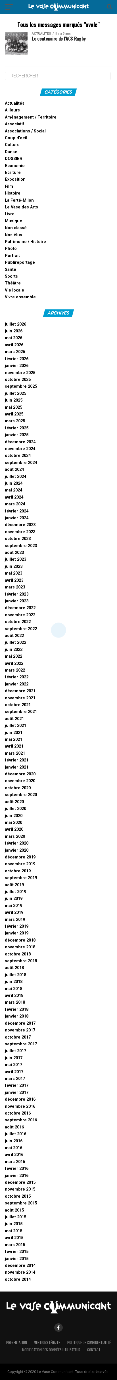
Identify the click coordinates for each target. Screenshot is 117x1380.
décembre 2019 (20, 857)
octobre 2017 (18, 1037)
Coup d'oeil (16, 138)
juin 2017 (13, 1058)
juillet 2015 (15, 1217)
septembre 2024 (21, 462)
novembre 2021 (20, 698)
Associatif (14, 124)
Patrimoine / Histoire (25, 241)
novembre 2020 (20, 780)
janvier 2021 (16, 767)
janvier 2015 (16, 1258)
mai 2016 (13, 1147)
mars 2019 (15, 919)
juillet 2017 (15, 1050)
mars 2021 (15, 753)
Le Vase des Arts (21, 207)
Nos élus (13, 235)
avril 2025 (14, 414)
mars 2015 (15, 1244)
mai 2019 (13, 905)
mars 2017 (15, 1078)
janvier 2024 (16, 518)
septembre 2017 (21, 1044)
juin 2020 (13, 815)
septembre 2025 (21, 386)
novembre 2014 (20, 1272)
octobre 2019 (18, 871)
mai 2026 (13, 337)
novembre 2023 (20, 531)
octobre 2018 (18, 954)
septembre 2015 (21, 1203)
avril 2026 (14, 345)
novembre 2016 (20, 1106)
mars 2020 (15, 836)
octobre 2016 (18, 1113)
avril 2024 (14, 497)
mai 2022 (13, 656)
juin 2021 (13, 732)
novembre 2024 (20, 448)
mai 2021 (13, 739)
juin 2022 (13, 649)
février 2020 (16, 843)
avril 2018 (14, 995)
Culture (12, 144)
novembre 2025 (20, 372)
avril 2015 (14, 1237)
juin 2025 (13, 400)
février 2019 (16, 926)
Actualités (14, 103)
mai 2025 (13, 407)
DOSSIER (13, 158)
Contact (94, 1349)
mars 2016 (15, 1161)
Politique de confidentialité (89, 1342)
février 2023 (16, 594)
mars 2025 (15, 421)
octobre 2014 (18, 1279)
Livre (9, 214)
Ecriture (13, 172)
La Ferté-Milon (19, 200)
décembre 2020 (20, 774)
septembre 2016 (21, 1120)
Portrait (12, 255)
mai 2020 (13, 822)
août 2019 (14, 885)
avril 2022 (14, 663)
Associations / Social (25, 131)
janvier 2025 (16, 434)
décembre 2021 (20, 691)
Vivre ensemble (20, 297)
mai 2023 (13, 573)
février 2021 (16, 760)
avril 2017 (14, 1071)
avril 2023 (14, 580)
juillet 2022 (15, 642)
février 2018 (16, 1009)
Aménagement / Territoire (31, 117)
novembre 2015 (20, 1189)
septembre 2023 (21, 545)
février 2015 (16, 1251)
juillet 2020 (15, 808)
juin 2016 (13, 1141)
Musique (13, 221)
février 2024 (16, 511)
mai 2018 (13, 988)
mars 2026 (15, 351)
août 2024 (14, 469)
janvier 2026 (16, 365)
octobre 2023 (18, 538)
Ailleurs (12, 110)
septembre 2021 (21, 711)
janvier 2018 (16, 1016)
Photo (11, 248)
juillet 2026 (15, 324)
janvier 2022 (16, 684)
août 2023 (14, 552)
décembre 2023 (20, 524)
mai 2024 (13, 490)
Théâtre (13, 283)
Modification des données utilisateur (51, 1349)
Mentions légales (47, 1342)
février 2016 (16, 1168)
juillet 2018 (15, 974)
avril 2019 (14, 912)
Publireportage (20, 262)
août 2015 (14, 1210)
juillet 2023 (15, 559)
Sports (11, 276)
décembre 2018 (20, 940)
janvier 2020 (16, 850)
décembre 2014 (20, 1265)
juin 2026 (13, 331)
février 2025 (16, 428)
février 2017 (16, 1085)
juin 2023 (13, 566)
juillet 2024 (15, 476)
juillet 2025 (15, 393)
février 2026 (16, 358)
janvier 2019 (16, 933)
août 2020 (14, 801)
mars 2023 (15, 587)
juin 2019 (13, 898)
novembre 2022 (20, 615)
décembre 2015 (20, 1182)
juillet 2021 (15, 725)
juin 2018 (13, 981)
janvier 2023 (16, 601)
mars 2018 (15, 1002)
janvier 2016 (16, 1175)
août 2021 (14, 718)
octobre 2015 (18, 1196)
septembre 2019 (21, 877)
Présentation (16, 1342)
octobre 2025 (18, 379)
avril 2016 (14, 1154)
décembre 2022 (20, 607)
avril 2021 (14, 746)
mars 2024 (15, 504)
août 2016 (14, 1127)
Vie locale (14, 290)
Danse (11, 151)
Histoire (12, 193)
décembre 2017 (20, 1023)
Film (9, 186)
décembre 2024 (20, 442)
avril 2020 (14, 829)
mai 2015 (13, 1231)
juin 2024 (13, 483)
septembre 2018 (21, 961)
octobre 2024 (18, 455)
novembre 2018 (20, 947)
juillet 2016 (15, 1134)
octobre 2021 (18, 704)
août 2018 (14, 967)
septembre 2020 (21, 794)
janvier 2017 (16, 1092)
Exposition (15, 179)
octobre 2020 (18, 788)
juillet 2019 (15, 891)
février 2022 (16, 677)
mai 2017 (13, 1064)
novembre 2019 (20, 864)
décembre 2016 (20, 1099)
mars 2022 (15, 670)
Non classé (16, 227)
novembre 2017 (20, 1030)
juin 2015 (13, 1223)
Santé (10, 269)
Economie (15, 165)
